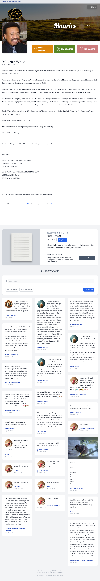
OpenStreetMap (52, 575)
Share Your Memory (87, 258)
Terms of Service (55, 572)
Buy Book (62, 240)
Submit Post (89, 290)
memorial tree (26, 204)
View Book (51, 240)
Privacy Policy (44, 572)
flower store (55, 204)
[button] (83, 448)
